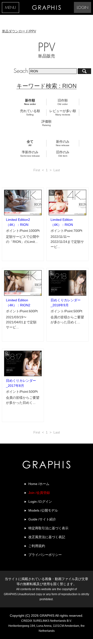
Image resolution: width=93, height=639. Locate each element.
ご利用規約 (36, 546)
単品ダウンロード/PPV (19, 31)
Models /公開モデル (43, 510)
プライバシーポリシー (45, 555)
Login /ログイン (40, 501)
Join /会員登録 (39, 493)
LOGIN (82, 8)
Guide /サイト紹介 (42, 519)
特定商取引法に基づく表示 (48, 528)
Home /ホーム (38, 484)
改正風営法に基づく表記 (46, 537)
